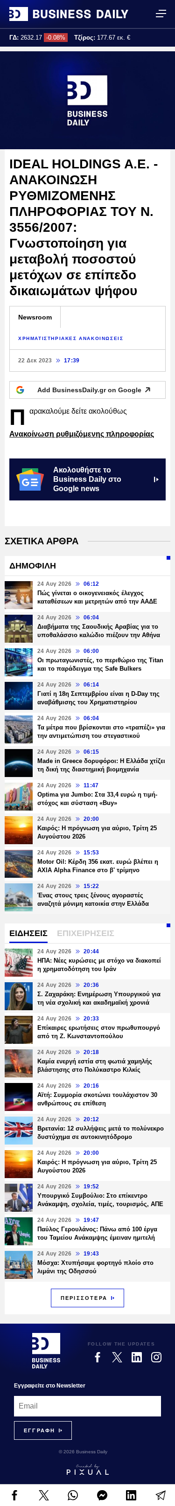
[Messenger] (102, 1495)
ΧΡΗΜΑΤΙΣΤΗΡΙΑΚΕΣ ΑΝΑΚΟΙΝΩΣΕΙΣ (70, 338)
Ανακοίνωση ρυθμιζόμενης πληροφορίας (81, 434)
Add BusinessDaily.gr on (89, 390)
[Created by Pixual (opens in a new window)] (87, 1469)
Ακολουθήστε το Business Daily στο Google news (87, 479)
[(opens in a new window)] (14, 1495)
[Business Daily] (68, 14)
